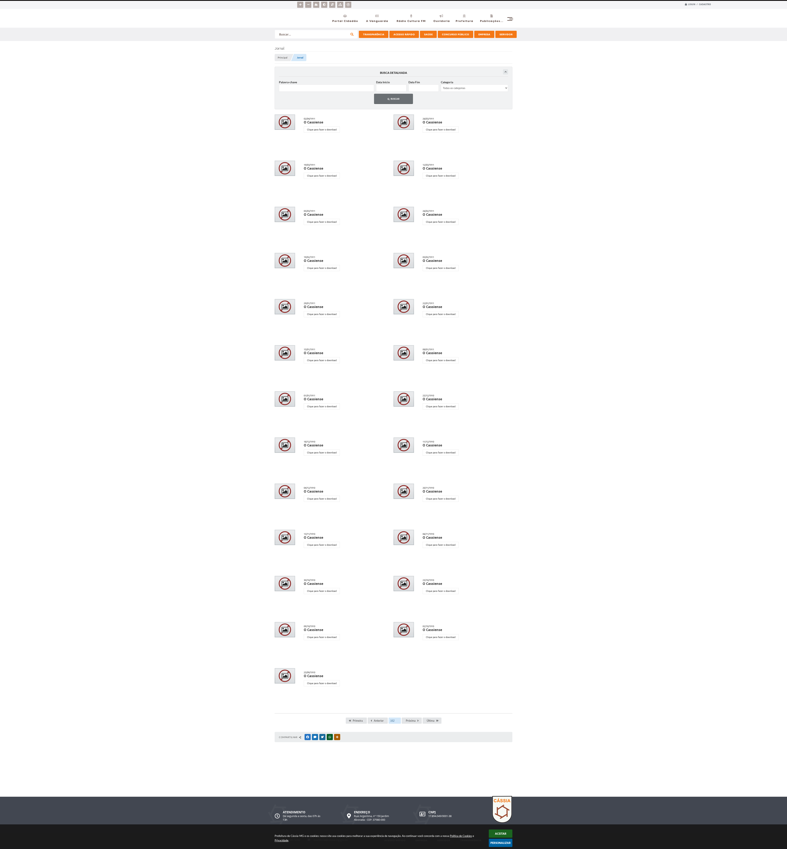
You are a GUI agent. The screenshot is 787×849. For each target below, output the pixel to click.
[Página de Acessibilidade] (348, 4)
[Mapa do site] (340, 4)
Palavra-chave (288, 82)
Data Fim (414, 82)
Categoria (447, 82)
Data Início (383, 82)
